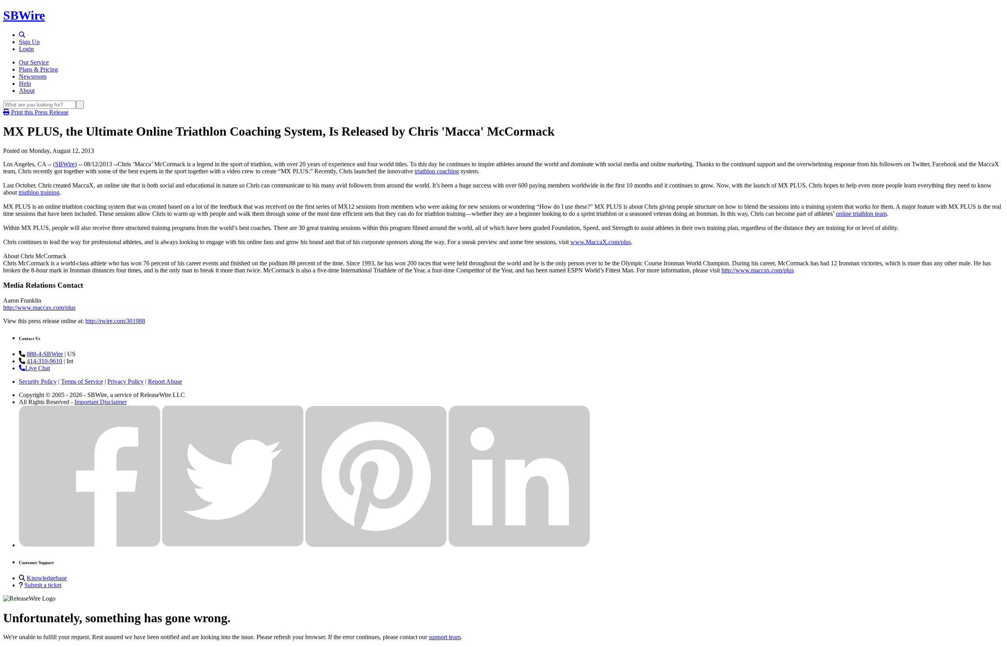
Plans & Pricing (38, 69)
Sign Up (29, 42)
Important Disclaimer (100, 402)
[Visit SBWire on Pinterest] (376, 545)
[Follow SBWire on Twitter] (233, 545)
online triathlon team (861, 213)
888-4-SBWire (45, 354)
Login (26, 49)
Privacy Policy (125, 381)
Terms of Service (82, 381)
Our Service (34, 62)
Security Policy (38, 381)
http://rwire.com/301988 (115, 321)
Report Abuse (165, 381)
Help (25, 83)
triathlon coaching (437, 171)
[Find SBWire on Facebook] (89, 545)
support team (445, 637)
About (27, 90)
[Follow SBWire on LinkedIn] (519, 545)
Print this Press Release (38, 112)
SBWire (24, 15)
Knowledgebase (47, 578)
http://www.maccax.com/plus (757, 270)
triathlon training (38, 192)
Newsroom (32, 76)
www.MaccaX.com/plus (600, 242)
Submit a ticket (42, 585)
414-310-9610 (44, 361)
